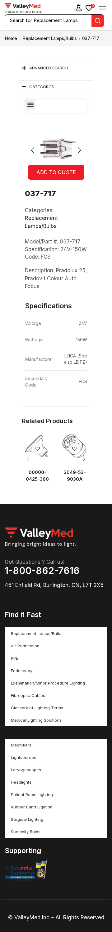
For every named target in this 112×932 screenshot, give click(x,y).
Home (11, 38)
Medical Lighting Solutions (36, 720)
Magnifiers (21, 744)
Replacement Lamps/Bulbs (50, 38)
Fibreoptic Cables (28, 695)
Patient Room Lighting (32, 794)
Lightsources (23, 757)
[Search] (97, 21)
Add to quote (56, 172)
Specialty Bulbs (25, 831)
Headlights (21, 782)
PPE (14, 658)
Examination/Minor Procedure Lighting (48, 682)
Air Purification (25, 645)
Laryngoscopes (26, 769)
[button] (78, 7)
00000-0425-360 (37, 476)
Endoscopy (21, 670)
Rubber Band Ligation (32, 806)
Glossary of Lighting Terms (37, 707)
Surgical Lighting (27, 819)
